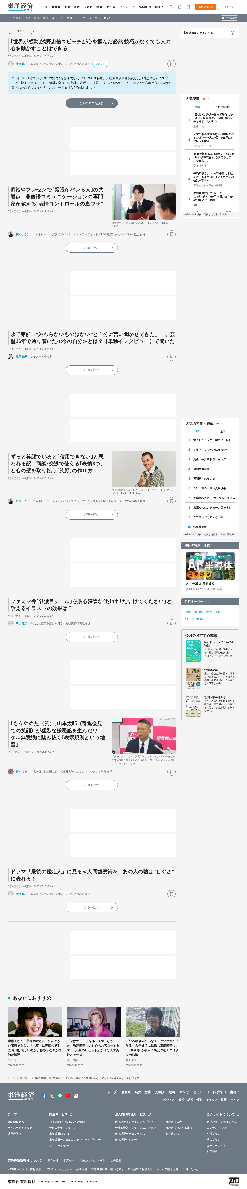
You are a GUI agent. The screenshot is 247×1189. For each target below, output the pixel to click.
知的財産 (81, 1169)
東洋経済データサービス (130, 1133)
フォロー (100, 63)
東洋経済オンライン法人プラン (134, 1121)
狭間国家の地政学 (215, 697)
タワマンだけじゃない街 (208, 517)
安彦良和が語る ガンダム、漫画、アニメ (214, 497)
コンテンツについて (219, 1127)
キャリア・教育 (62, 18)
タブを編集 (231, 18)
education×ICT (17, 1121)
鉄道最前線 (200, 526)
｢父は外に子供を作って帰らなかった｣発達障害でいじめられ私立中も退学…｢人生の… (213, 118)
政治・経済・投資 (36, 18)
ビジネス (15, 18)
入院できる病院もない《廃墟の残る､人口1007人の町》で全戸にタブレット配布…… (213, 138)
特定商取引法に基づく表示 (107, 1169)
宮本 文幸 (22, 771)
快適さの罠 (211, 669)
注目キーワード (196, 601)
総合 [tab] (197, 106)
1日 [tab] (198, 431)
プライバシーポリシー (58, 1169)
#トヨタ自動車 (194, 618)
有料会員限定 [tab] (222, 106)
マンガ (111, 6)
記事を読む (91, 247)
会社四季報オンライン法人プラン (135, 1127)
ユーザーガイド (216, 1145)
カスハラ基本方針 (167, 1169)
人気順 (88, 6)
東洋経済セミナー (126, 1139)
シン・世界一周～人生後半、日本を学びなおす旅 (214, 488)
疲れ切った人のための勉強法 (219, 644)
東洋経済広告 (174, 1121)
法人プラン (214, 1139)
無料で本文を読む (91, 103)
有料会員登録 (206, 7)
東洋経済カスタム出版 (179, 1127)
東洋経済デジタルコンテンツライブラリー (75, 1139)
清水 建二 (22, 63)
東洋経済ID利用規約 (140, 1169)
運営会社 (52, 1160)
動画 (99, 6)
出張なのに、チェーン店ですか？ (213, 507)
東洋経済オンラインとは (198, 32)
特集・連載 (72, 6)
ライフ (81, 18)
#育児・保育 (213, 612)
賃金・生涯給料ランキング (209, 459)
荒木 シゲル (23, 234)
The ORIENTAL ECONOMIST (67, 1121)
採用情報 (69, 1160)
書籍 (157, 6)
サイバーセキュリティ (21, 1127)
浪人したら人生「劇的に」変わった (214, 440)
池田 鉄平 (22, 356)
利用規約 (212, 1151)
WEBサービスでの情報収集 (24, 1169)
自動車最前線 (201, 468)
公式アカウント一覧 (92, 1160)
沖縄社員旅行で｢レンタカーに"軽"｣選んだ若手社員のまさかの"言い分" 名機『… (213, 197)
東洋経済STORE (59, 1133)
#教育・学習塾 (194, 612)
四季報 (142, 6)
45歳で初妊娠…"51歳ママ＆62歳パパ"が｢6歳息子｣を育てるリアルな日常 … (213, 157)
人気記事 (193, 99)
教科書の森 (172, 1133)
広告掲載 (116, 1160)
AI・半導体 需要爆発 (200, 583)
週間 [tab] (222, 431)
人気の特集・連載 (200, 424)
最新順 (56, 6)
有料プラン (214, 1133)
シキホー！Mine (59, 1145)
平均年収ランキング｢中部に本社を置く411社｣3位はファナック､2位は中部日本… (213, 177)
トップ (43, 6)
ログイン (228, 7)
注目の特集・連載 (197, 545)
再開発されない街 (204, 478)
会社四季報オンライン (62, 1127)
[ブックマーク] (171, 64)
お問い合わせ (190, 1169)
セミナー (125, 6)
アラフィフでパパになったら (211, 449)
